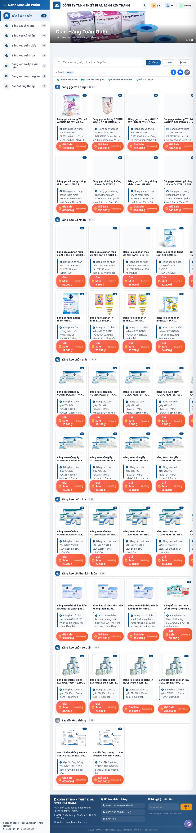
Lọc (185, 62)
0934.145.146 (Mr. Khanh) (119, 805)
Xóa (170, 62)
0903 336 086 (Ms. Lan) (118, 812)
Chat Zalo (111, 819)
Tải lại (155, 62)
